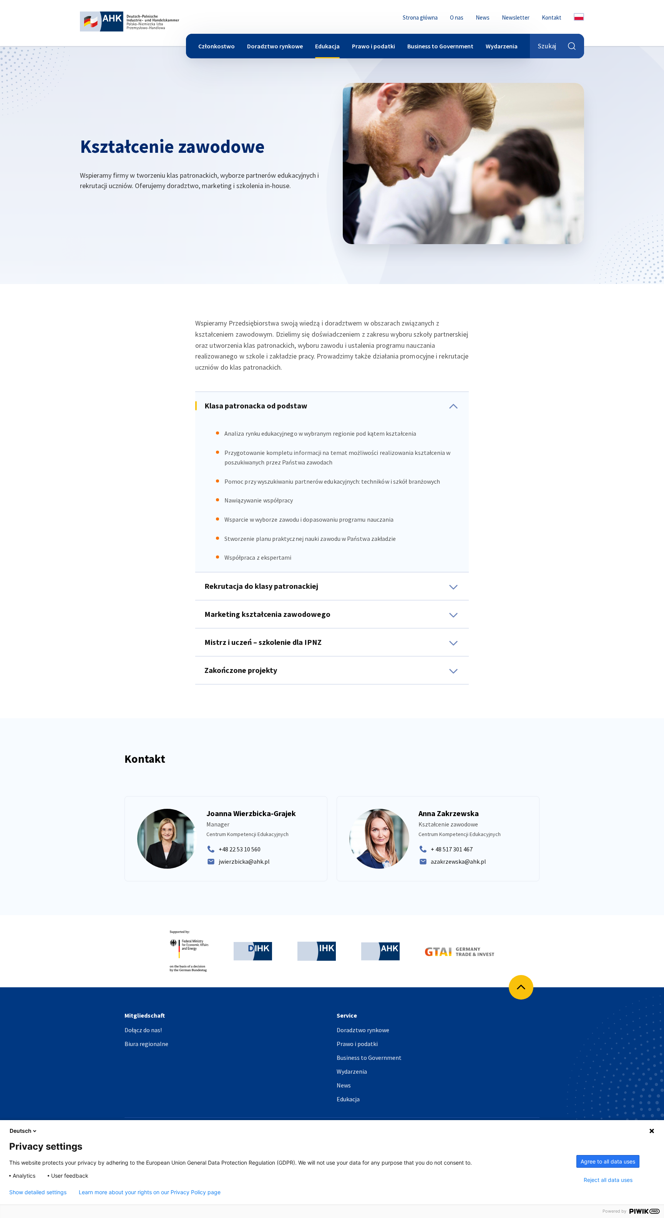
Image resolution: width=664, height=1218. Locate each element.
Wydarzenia (502, 46)
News (483, 17)
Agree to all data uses (608, 1161)
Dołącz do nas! (143, 1030)
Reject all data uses (608, 1180)
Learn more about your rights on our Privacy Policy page (150, 1192)
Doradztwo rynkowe (275, 46)
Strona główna (420, 17)
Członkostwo (216, 46)
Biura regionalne (146, 1044)
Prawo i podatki (373, 46)
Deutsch (21, 1130)
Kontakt (551, 17)
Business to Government (440, 46)
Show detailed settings (37, 1192)
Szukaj (547, 46)
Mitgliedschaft (144, 1015)
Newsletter (516, 17)
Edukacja (327, 46)
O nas (456, 17)
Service (347, 1015)
